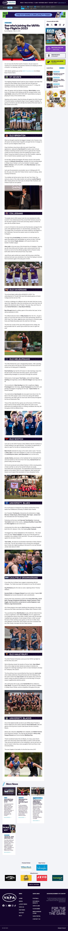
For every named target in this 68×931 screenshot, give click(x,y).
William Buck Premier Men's (37, 798)
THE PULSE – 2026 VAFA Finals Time (9, 837)
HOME (20, 898)
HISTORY (21, 912)
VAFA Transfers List (28, 71)
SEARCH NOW (56, 49)
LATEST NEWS (23, 904)
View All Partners (34, 884)
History (51, 2)
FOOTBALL (36, 898)
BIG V (20, 915)
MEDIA (21, 901)
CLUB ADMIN (36, 908)
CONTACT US (36, 919)
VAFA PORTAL (37, 916)
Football (30, 2)
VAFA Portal (61, 2)
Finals (26, 2)
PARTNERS (22, 910)
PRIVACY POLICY (62, 928)
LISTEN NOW (54, 56)
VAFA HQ (21, 907)
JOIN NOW (53, 62)
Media (21, 2)
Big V (55, 2)
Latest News (8, 22)
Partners (41, 2)
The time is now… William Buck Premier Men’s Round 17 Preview (37, 802)
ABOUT (46, 2)
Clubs (36, 2)
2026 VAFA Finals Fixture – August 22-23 (8, 801)
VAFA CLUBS (36, 905)
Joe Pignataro (9, 30)
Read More (7, 817)
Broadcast (21, 797)
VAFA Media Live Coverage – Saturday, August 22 (23, 801)
